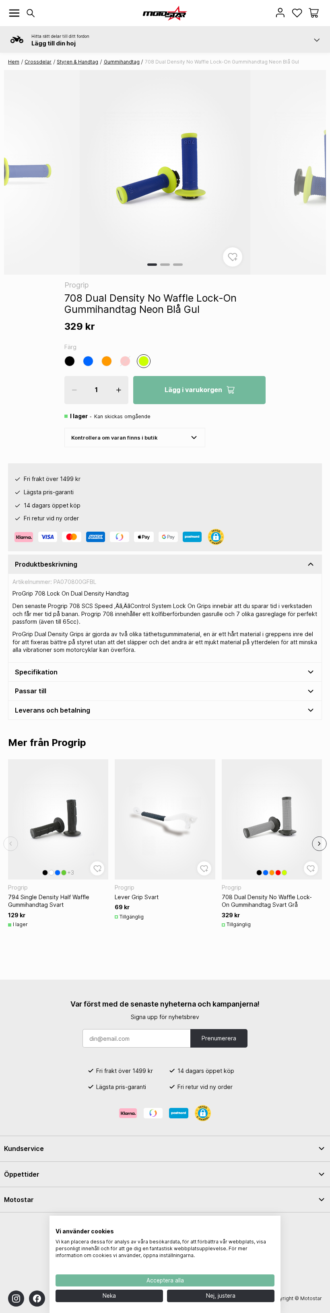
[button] (314, 13)
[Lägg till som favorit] (232, 257)
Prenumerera (219, 1038)
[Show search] (31, 13)
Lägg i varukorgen (193, 390)
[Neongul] (143, 361)
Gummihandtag (122, 62)
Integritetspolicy (254, 1226)
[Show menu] (14, 13)
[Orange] (106, 361)
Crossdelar (38, 62)
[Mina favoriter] (297, 13)
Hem (13, 62)
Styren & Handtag (77, 62)
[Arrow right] (319, 843)
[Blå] (88, 361)
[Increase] (119, 390)
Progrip (76, 285)
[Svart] (69, 361)
